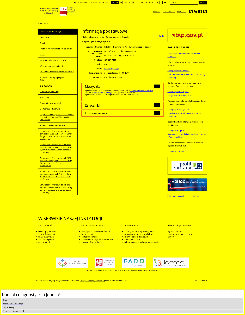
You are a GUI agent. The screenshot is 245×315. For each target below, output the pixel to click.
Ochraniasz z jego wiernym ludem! (138, 234)
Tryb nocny (96, 2)
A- (157, 2)
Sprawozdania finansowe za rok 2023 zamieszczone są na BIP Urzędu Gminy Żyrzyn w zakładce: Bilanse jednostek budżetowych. (56, 162)
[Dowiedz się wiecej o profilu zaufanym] (187, 166)
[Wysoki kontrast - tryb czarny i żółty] (117, 2)
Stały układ (133, 2)
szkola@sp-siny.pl (111, 68)
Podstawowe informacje (102, 92)
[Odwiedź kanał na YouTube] (205, 12)
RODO (42, 54)
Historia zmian (96, 113)
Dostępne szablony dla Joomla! (92, 280)
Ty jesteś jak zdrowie (47, 234)
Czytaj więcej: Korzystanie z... (180, 109)
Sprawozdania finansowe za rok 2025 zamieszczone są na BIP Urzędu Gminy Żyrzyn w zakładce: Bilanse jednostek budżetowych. (56, 189)
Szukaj (202, 3)
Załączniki (92, 105)
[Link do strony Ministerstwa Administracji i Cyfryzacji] (105, 262)
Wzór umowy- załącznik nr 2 (51, 66)
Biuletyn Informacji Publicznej (141, 90)
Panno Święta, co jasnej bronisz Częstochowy (100, 239)
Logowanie (198, 196)
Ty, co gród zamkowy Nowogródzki (139, 231)
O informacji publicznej (49, 91)
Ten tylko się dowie (46, 239)
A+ (165, 2)
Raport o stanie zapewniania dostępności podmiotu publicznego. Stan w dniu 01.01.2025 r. (57, 117)
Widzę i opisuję (87, 234)
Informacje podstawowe (178, 53)
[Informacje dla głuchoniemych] (196, 12)
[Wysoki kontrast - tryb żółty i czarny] (121, 2)
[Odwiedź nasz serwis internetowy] (192, 12)
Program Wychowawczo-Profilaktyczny (56, 49)
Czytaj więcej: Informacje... (178, 70)
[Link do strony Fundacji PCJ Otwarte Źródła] (170, 262)
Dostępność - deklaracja (50, 109)
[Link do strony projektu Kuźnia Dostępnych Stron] (72, 262)
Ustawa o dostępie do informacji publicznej (186, 134)
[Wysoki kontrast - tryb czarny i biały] (113, 2)
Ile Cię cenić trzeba (46, 237)
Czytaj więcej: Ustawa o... (178, 151)
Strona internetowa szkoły (51, 103)
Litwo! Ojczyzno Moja (47, 231)
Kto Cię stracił (44, 242)
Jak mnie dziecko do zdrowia (136, 237)
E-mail (163, 36)
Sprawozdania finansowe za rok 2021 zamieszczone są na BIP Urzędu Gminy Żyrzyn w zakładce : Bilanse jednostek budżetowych (56, 135)
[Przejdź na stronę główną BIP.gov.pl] (187, 35)
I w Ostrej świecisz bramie (92, 242)
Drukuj (160, 36)
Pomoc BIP (44, 97)
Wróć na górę (200, 281)
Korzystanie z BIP (175, 95)
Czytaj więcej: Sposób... (177, 130)
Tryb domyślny (81, 2)
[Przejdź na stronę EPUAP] (187, 184)
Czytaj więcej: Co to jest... (178, 91)
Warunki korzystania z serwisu (180, 234)
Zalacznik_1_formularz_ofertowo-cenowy (57, 71)
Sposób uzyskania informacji (180, 113)
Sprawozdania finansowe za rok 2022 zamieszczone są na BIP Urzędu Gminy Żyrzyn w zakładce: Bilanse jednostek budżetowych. (56, 148)
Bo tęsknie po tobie (89, 237)
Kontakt (171, 237)
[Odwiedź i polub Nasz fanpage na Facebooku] (201, 12)
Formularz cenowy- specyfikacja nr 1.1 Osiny (56, 78)
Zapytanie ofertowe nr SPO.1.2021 (54, 60)
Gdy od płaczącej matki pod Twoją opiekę (141, 242)
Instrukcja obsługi (176, 196)
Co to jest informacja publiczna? (181, 74)
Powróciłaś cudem (132, 239)
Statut (42, 43)
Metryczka (93, 86)
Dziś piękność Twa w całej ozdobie (95, 231)
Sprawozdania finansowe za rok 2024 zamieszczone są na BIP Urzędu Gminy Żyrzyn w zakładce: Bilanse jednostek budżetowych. (56, 175)
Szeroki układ (137, 2)
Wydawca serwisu (175, 231)
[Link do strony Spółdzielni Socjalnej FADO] (134, 262)
